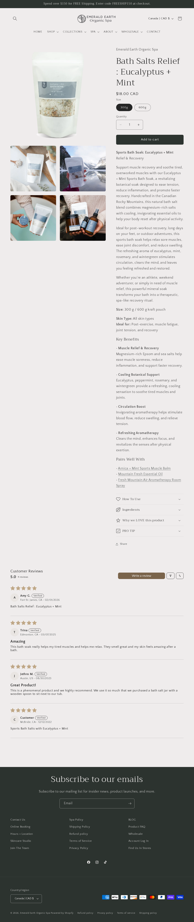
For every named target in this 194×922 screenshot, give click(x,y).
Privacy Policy (78, 848)
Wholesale (135, 833)
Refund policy (78, 833)
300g (124, 107)
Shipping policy (148, 913)
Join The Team (19, 848)
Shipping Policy (79, 826)
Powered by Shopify (62, 913)
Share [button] (123, 544)
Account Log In (138, 841)
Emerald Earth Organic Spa (35, 913)
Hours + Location (21, 833)
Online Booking (20, 826)
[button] (15, 18)
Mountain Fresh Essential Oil (140, 474)
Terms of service (126, 913)
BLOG (132, 819)
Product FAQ (136, 826)
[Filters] (170, 576)
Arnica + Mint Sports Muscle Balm (144, 468)
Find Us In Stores (139, 848)
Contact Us (17, 819)
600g (142, 107)
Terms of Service (80, 841)
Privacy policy (105, 913)
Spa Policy (76, 819)
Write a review (141, 576)
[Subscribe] (129, 803)
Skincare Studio (20, 841)
